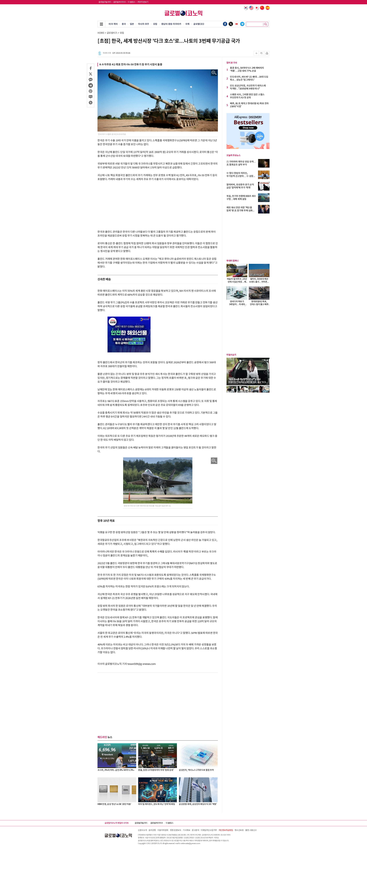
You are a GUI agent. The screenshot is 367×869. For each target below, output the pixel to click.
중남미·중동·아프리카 (171, 24)
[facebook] (225, 24)
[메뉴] (101, 24)
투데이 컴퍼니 (233, 261)
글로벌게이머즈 (119, 2)
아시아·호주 (143, 24)
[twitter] (231, 24)
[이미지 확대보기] (214, 73)
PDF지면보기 (143, 2)
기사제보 (186, 830)
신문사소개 (142, 830)
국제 (187, 24)
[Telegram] (242, 24)
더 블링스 (131, 2)
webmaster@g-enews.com (190, 843)
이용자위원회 (163, 830)
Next (266, 372)
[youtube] (236, 24)
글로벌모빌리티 (104, 2)
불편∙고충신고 (251, 830)
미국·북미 (113, 24)
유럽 (155, 24)
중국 (124, 24)
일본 (132, 24)
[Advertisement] (157, 206)
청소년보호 (239, 830)
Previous (230, 372)
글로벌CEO (198, 24)
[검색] (265, 24)
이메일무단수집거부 (209, 830)
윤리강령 (152, 830)
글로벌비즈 (112, 33)
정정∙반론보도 (175, 830)
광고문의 (195, 830)
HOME (100, 33)
